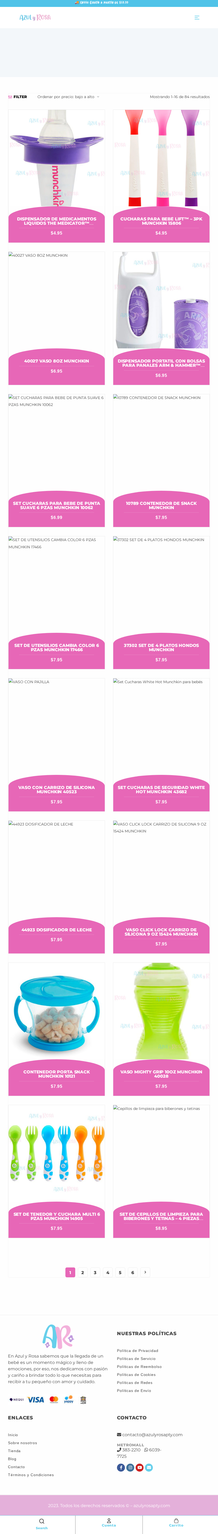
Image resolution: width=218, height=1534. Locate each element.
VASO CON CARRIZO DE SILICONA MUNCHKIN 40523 (56, 789)
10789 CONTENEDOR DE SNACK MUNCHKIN (161, 505)
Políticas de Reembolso (139, 1366)
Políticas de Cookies (136, 1374)
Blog (12, 1459)
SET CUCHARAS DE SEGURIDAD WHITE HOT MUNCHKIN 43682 (161, 789)
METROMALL (130, 1445)
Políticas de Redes (135, 1382)
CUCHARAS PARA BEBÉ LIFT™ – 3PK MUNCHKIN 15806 (161, 221)
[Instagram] (130, 1468)
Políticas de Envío (134, 1390)
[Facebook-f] (121, 1468)
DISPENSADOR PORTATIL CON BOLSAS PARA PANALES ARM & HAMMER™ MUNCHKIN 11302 (161, 365)
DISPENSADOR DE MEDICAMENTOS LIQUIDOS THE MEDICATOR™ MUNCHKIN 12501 (56, 223)
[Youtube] (140, 1468)
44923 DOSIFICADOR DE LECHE (57, 929)
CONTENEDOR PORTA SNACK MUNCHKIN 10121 (56, 1074)
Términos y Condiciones (31, 1475)
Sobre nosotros (22, 1443)
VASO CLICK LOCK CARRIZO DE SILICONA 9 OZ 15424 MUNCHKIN (161, 932)
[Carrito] (176, 1520)
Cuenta (109, 1525)
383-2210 (131, 1449)
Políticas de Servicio (136, 1358)
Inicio (13, 1435)
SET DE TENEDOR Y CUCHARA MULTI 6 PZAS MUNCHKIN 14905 (57, 1216)
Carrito (176, 1525)
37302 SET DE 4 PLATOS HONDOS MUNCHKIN (161, 647)
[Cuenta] (109, 1520)
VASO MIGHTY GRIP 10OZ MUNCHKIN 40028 (161, 1074)
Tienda (14, 1451)
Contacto (16, 1467)
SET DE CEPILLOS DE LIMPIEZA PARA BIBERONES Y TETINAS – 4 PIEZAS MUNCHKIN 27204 (161, 1218)
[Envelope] (149, 1468)
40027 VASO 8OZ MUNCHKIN (56, 361)
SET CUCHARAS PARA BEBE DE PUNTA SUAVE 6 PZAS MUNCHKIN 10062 (56, 505)
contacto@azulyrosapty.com (152, 1434)
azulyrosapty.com (151, 1505)
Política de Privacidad (137, 1350)
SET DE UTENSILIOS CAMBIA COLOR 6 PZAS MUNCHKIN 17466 (56, 647)
